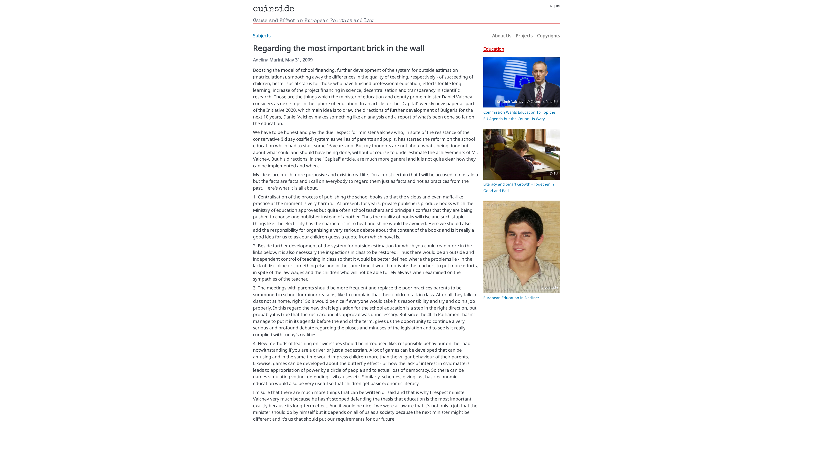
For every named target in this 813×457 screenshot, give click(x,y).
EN (551, 6)
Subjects (262, 36)
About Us (501, 36)
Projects (524, 36)
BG (558, 6)
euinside (273, 9)
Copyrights (548, 36)
